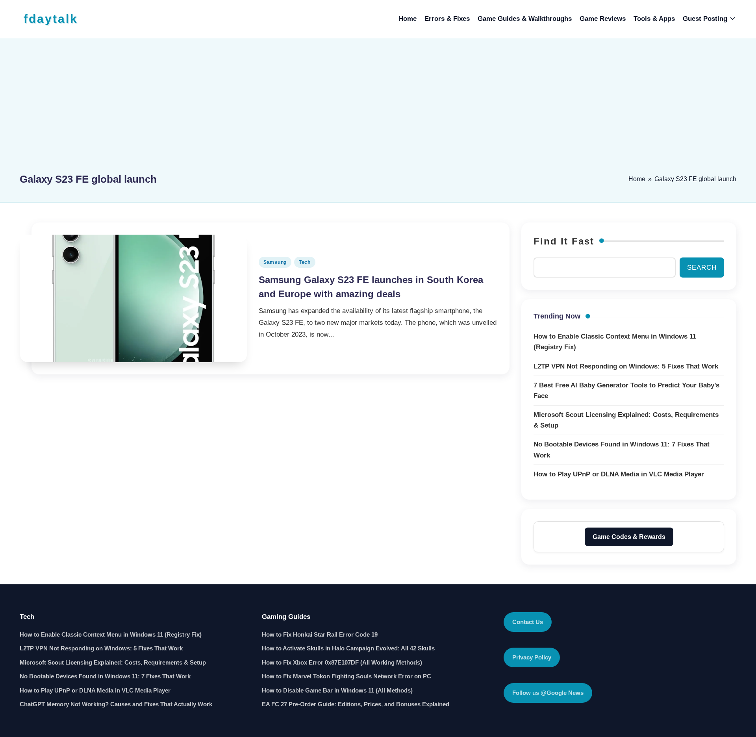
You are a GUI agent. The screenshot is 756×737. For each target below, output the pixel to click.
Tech (305, 262)
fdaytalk (51, 18)
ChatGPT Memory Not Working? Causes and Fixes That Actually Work (116, 704)
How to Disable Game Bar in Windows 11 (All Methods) (337, 690)
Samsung (275, 262)
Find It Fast (564, 241)
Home (636, 179)
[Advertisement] (378, 109)
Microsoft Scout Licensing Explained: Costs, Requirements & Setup (113, 662)
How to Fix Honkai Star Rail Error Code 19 (320, 634)
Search (702, 267)
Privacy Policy (531, 657)
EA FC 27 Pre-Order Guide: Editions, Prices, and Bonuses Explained (355, 704)
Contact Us (527, 621)
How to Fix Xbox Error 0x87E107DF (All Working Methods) (342, 662)
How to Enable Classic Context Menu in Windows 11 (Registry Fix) (111, 634)
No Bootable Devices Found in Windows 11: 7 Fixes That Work (105, 676)
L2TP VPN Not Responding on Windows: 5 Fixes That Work (101, 648)
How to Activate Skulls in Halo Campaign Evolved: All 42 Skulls (348, 648)
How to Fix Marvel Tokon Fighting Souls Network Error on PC (346, 676)
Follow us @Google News (548, 692)
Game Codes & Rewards (629, 536)
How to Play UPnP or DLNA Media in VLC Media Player (95, 690)
